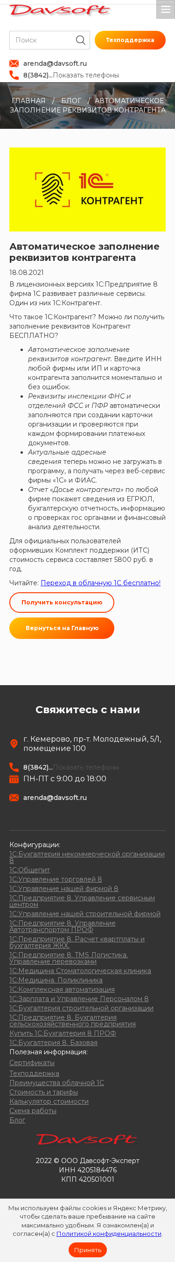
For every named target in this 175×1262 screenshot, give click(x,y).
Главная (29, 101)
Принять (87, 1250)
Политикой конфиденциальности (108, 1233)
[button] (165, 9)
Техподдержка (130, 39)
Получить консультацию (61, 602)
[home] (60, 11)
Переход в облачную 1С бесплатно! (101, 583)
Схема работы (32, 1111)
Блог (71, 101)
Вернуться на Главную (62, 627)
